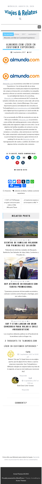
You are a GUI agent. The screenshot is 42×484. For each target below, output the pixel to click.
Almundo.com (8, 84)
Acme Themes (21, 480)
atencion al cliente (21, 191)
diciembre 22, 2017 (17, 240)
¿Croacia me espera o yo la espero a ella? (31, 201)
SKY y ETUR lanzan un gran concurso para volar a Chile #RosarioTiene (12, 203)
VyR (30, 52)
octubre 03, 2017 (17, 281)
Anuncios (8, 191)
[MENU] (39, 26)
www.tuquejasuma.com (22, 108)
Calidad (29, 191)
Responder (23, 376)
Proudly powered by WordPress (13, 478)
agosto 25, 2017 (17, 321)
